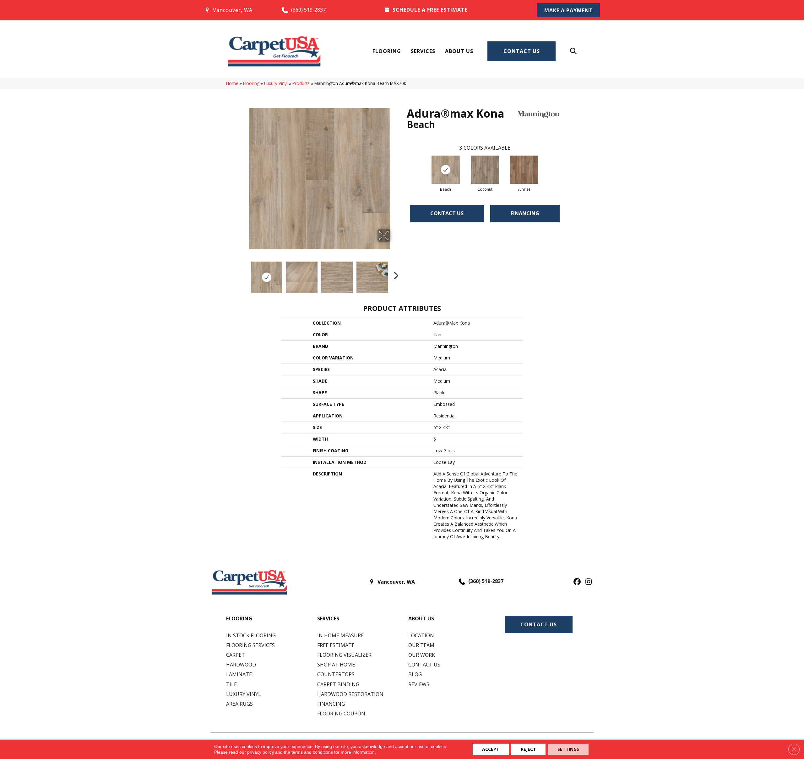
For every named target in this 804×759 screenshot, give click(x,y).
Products (301, 83)
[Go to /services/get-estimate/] (452, 9)
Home (232, 83)
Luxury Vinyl (276, 83)
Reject (528, 749)
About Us (459, 51)
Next (394, 274)
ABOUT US (421, 618)
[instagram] (587, 582)
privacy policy (260, 752)
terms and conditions (312, 752)
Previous (244, 274)
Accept (490, 749)
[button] (568, 10)
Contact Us (521, 51)
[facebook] (576, 582)
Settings (568, 749)
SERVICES (328, 618)
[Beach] (445, 169)
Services (423, 51)
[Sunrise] (524, 169)
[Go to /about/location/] (236, 10)
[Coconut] (485, 169)
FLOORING (239, 618)
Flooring (386, 51)
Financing (525, 213)
